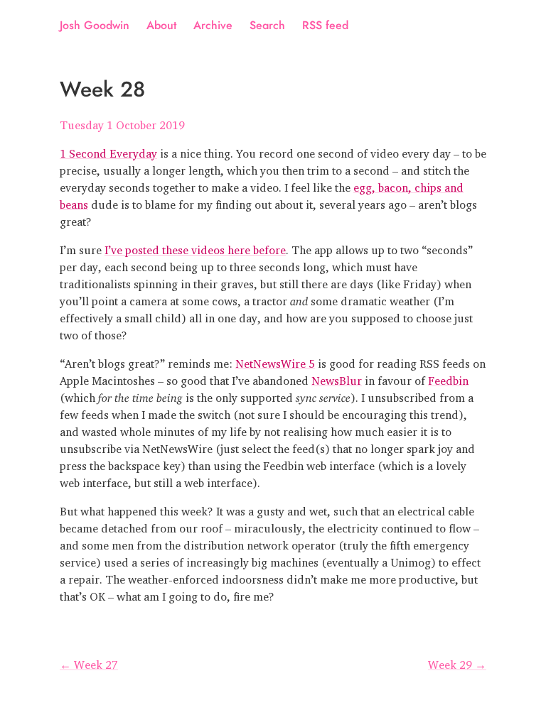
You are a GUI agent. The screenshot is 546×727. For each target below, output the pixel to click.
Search (267, 25)
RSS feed (325, 25)
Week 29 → (457, 661)
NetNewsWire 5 (275, 360)
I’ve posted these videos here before (195, 247)
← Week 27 (89, 661)
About (161, 25)
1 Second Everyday (108, 150)
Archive (212, 25)
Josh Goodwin (94, 25)
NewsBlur (336, 377)
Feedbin (448, 377)
